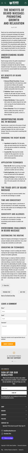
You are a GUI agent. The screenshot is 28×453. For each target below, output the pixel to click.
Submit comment (8, 344)
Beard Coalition (13, 445)
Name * (3, 308)
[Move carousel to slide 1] (12, 361)
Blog (2, 450)
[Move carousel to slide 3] (14, 361)
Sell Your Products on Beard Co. (11, 450)
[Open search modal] (5, 3)
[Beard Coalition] (14, 3)
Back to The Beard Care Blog (8, 296)
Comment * (4, 323)
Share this (6, 285)
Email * (3, 315)
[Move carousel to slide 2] (13, 361)
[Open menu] (2, 3)
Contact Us (21, 450)
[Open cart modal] (25, 3)
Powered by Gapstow (22, 445)
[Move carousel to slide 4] (15, 361)
